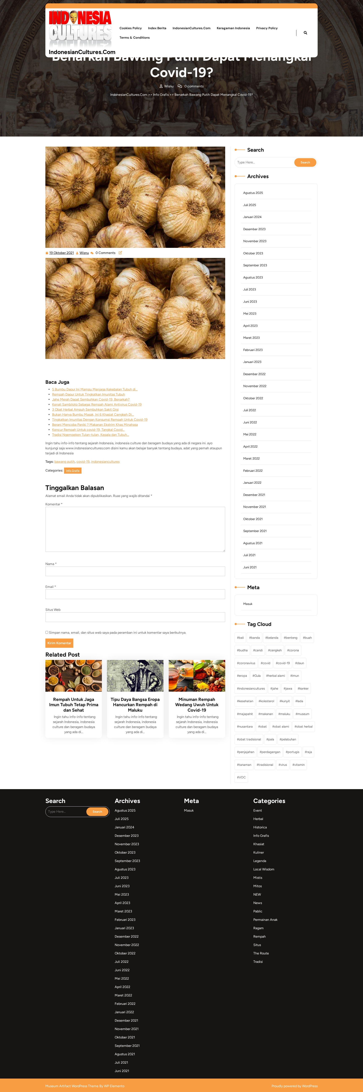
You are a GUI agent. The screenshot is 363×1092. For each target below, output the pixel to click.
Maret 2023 (251, 338)
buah (308, 638)
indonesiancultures (105, 462)
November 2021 (254, 507)
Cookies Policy (131, 28)
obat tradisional (250, 739)
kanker (304, 688)
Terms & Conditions (135, 37)
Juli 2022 (249, 410)
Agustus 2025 (253, 193)
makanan (266, 714)
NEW (257, 894)
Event (257, 810)
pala (271, 739)
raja (309, 752)
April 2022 (250, 446)
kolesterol (267, 701)
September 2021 (255, 531)
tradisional (266, 765)
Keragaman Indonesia (233, 28)
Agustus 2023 (253, 277)
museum (303, 714)
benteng (291, 638)
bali (241, 638)
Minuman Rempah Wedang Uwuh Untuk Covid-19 (196, 704)
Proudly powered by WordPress (295, 1086)
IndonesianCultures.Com (82, 51)
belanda (272, 638)
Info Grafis (161, 95)
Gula (257, 676)
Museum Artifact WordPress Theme (72, 1086)
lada (300, 701)
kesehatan (246, 701)
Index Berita (157, 28)
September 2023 (255, 265)
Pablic (257, 911)
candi (259, 650)
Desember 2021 (254, 495)
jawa (288, 688)
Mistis (257, 878)
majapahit (246, 714)
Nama (51, 564)
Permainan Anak (265, 920)
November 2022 (254, 386)
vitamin (299, 765)
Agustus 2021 (252, 543)
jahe (275, 688)
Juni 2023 (250, 302)
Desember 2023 (254, 229)
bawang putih (64, 462)
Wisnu (84, 252)
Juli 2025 (249, 205)
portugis (293, 752)
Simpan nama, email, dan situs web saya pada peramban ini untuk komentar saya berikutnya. (117, 633)
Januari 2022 (252, 483)
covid (266, 663)
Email (50, 587)
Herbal (258, 819)
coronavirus (247, 663)
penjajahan (246, 752)
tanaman (245, 765)
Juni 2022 (250, 422)
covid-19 (82, 462)
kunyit (285, 701)
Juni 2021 (249, 567)
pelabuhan (288, 739)
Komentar (54, 504)
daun (300, 663)
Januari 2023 (252, 362)
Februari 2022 (253, 471)
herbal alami (276, 676)
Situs (257, 945)
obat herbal (304, 726)
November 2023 (254, 241)
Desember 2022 (254, 374)
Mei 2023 (249, 313)
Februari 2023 (253, 350)
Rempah (259, 936)
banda (255, 638)
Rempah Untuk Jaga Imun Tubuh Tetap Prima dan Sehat (73, 704)
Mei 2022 (249, 434)
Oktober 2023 (253, 253)
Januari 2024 (252, 217)
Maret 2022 (251, 458)
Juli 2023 (249, 289)
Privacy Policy (267, 28)
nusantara (246, 726)
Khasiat (258, 844)
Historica (260, 827)
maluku (285, 714)
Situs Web (52, 610)
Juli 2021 (249, 555)
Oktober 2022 (253, 398)
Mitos (257, 886)
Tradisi (258, 962)
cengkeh (276, 650)
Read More (72, 676)
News (257, 903)
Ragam (258, 928)
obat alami (281, 726)
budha (243, 650)
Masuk (247, 604)
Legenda (259, 861)
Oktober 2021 (253, 519)
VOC (242, 777)
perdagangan (271, 752)
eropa (243, 676)
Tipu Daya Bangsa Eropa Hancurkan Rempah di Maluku (135, 704)
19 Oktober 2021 (61, 252)
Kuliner (258, 852)
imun (295, 676)
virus (283, 765)
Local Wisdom (263, 869)
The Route (261, 953)
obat (263, 726)
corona (294, 650)
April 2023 (250, 326)
